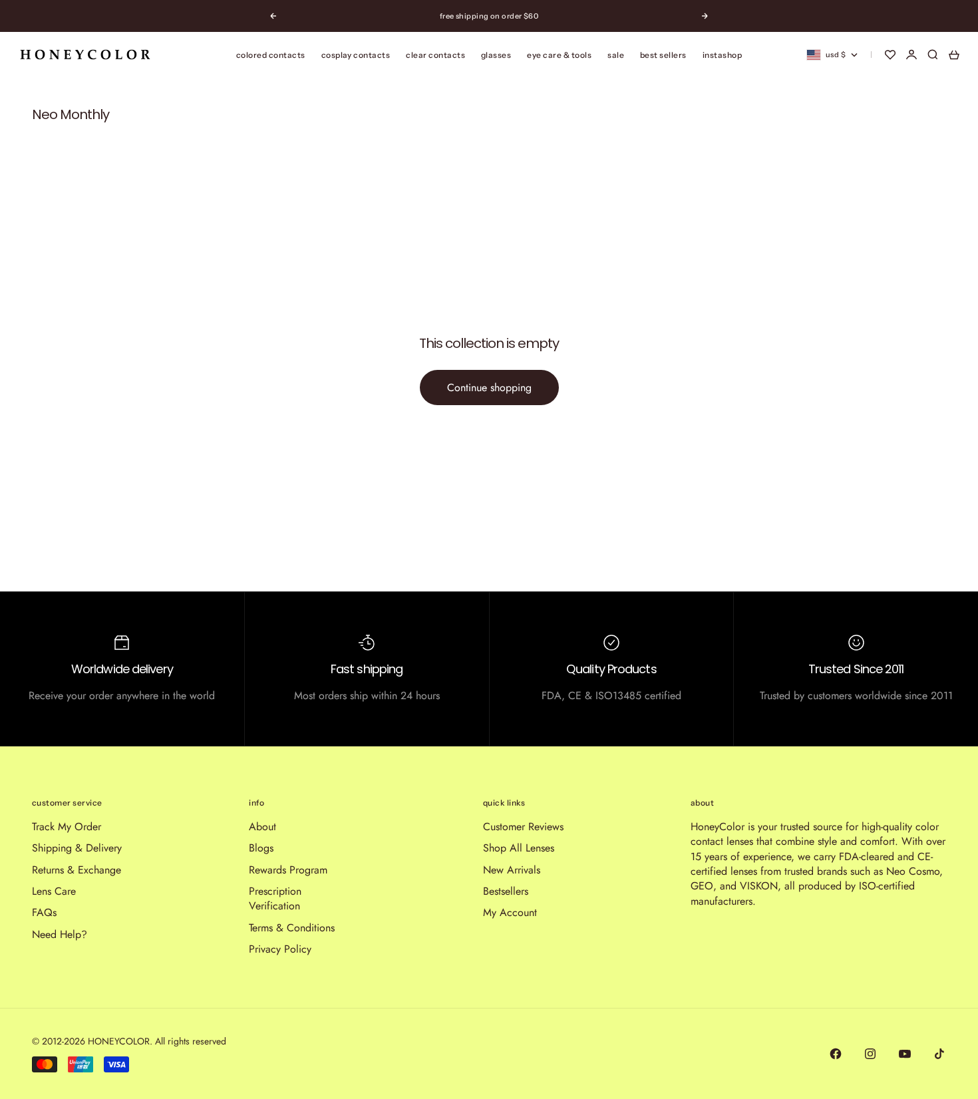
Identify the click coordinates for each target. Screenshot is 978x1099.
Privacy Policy (280, 949)
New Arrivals (511, 869)
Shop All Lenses (518, 848)
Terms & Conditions (292, 927)
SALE (615, 55)
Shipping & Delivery (77, 848)
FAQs (44, 912)
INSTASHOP (722, 55)
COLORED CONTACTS (270, 55)
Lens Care (54, 891)
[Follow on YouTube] (904, 1053)
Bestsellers (505, 891)
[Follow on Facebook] (835, 1053)
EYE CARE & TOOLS (559, 55)
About (262, 826)
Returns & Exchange (76, 869)
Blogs (261, 848)
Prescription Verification (275, 898)
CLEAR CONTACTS (435, 55)
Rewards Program (288, 869)
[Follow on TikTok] (939, 1053)
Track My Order (66, 826)
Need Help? (59, 934)
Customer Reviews (523, 826)
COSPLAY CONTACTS (356, 55)
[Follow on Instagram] (870, 1053)
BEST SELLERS (663, 55)
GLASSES (496, 55)
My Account (510, 912)
